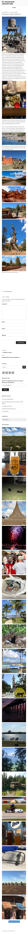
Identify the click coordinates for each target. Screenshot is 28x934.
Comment (4, 304)
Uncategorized (8, 291)
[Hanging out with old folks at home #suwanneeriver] (14, 686)
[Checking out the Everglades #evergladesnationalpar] (14, 439)
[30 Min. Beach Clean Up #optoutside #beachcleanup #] (14, 587)
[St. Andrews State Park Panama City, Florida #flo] (14, 710)
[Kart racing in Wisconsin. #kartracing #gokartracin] (14, 809)
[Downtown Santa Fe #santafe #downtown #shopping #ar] (14, 907)
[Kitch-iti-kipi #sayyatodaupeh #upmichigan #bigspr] (14, 784)
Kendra (16, 12)
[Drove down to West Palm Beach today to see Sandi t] (14, 513)
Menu (14, 7)
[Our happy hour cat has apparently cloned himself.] (14, 488)
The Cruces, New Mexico (7, 399)
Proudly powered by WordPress (8, 930)
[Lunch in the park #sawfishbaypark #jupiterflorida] (14, 612)
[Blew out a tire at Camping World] (14, 858)
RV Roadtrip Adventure (8, 3)
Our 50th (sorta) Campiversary (9, 408)
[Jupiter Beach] (14, 661)
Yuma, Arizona (5, 411)
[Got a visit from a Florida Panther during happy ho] (14, 636)
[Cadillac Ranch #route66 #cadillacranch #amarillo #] (14, 883)
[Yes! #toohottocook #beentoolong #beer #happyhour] (14, 833)
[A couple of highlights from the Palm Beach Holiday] (14, 538)
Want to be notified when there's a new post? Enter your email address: (12, 381)
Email (3, 328)
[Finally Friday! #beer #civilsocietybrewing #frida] (14, 464)
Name (3, 322)
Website (4, 335)
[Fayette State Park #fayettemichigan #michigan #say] (14, 760)
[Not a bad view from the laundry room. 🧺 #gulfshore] (14, 735)
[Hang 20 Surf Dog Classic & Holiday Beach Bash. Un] (14, 562)
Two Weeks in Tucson (7, 406)
